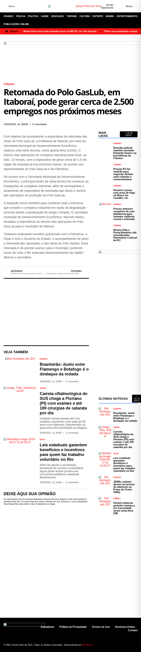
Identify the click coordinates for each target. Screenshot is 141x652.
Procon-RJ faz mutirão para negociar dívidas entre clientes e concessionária (123, 174)
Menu (12, 6)
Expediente (47, 626)
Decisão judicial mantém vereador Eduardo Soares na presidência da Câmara (124, 153)
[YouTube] (39, 6)
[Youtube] (123, 643)
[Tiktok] (129, 643)
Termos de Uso (101, 626)
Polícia (20, 16)
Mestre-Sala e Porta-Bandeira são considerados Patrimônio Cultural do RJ (125, 235)
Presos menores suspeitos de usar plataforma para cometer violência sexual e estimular (124, 213)
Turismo (72, 16)
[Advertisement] (46, 312)
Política (33, 16)
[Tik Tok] (44, 6)
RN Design (87, 645)
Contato (133, 630)
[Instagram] (28, 6)
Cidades (9, 16)
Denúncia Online (125, 626)
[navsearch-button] (130, 6)
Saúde (45, 16)
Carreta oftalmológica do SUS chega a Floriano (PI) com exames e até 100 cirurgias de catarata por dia (64, 403)
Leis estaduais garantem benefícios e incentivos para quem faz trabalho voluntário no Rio (63, 452)
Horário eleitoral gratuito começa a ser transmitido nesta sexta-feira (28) (124, 508)
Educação (57, 16)
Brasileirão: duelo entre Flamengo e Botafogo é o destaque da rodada (64, 369)
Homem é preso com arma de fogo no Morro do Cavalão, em (124, 194)
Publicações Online (16, 24)
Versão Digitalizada (107, 6)
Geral (42, 439)
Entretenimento (127, 16)
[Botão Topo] (135, 643)
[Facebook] (23, 6)
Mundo (110, 16)
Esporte (97, 16)
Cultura (84, 16)
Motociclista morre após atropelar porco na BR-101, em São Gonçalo (60, 31)
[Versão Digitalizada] (117, 6)
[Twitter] (33, 6)
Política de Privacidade (73, 626)
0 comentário (39, 124)
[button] (70, 121)
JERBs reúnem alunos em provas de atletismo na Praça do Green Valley (124, 486)
